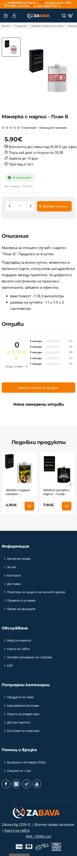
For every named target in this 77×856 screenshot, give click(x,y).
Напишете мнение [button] (53, 128)
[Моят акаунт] (13, 15)
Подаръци (21, 25)
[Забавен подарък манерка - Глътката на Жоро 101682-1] (20, 469)
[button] (54, 206)
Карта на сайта (17, 830)
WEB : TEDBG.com (38, 836)
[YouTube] (37, 784)
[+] (31, 206)
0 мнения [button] (29, 128)
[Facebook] (6, 784)
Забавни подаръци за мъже (47, 25)
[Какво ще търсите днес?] (64, 15)
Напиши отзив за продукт (38, 387)
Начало (6, 25)
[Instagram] (16, 784)
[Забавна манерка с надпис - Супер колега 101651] (57, 469)
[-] (9, 206)
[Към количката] (70, 15)
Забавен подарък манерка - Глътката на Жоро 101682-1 (19, 492)
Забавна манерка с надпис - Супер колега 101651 (56, 492)
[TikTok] (26, 784)
